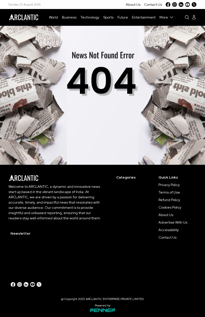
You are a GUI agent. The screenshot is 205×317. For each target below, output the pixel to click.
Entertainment (144, 17)
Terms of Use (169, 192)
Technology (89, 17)
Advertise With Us (172, 222)
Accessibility (168, 230)
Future (123, 17)
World (53, 17)
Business (69, 17)
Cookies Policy (169, 207)
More (164, 17)
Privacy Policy (169, 185)
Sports (108, 17)
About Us (133, 5)
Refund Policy (169, 200)
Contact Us (153, 5)
